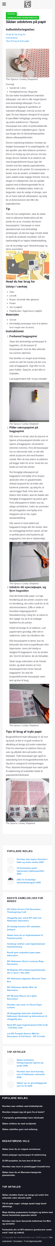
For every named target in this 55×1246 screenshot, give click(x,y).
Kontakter (17, 1241)
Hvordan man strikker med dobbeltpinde (22, 1106)
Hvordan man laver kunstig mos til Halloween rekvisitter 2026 (31, 1074)
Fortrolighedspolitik (33, 1241)
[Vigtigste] (27, 4)
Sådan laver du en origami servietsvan (21, 1149)
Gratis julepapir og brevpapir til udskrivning (24, 1155)
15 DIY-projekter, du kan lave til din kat (21, 1160)
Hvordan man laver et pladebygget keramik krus (26, 1166)
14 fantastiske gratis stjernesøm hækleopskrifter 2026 (30, 871)
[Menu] (4, 4)
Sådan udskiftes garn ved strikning (19, 1129)
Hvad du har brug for (16, 34)
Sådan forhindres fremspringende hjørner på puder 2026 (30, 1063)
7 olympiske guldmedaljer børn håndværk (23, 1118)
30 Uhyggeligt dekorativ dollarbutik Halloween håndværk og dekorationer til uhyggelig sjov (27, 1016)
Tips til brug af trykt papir (17, 41)
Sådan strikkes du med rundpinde (19, 1123)
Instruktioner (12, 38)
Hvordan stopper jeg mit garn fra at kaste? (23, 1112)
